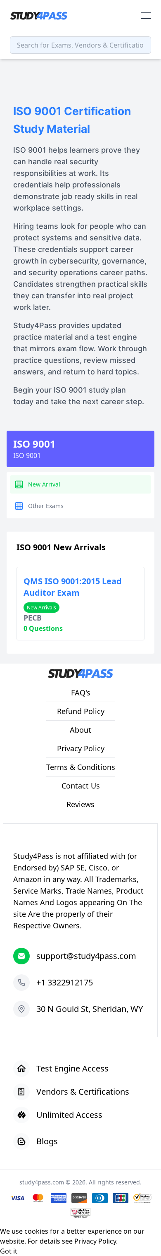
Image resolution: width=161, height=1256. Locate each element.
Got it (8, 1251)
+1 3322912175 (64, 982)
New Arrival (44, 484)
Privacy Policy (95, 1241)
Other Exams (46, 506)
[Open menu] (146, 15)
